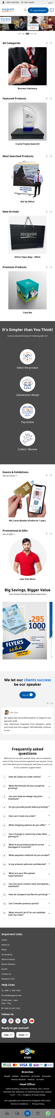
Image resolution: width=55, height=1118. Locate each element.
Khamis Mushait (18, 1079)
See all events (9, 475)
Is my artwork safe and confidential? (27, 864)
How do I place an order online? (24, 777)
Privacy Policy (38, 1103)
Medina (31, 1079)
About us (5, 944)
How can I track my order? (21, 816)
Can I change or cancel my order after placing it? (27, 835)
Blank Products (8, 959)
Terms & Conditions (19, 1103)
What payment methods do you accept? (28, 855)
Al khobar (35, 1076)
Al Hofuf (40, 1079)
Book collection (8, 964)
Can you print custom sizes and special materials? (28, 885)
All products (7, 954)
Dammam (25, 1076)
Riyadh (7, 1076)
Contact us (6, 974)
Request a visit (8, 978)
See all (26, 695)
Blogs (4, 949)
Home (4, 940)
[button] (19, 34)
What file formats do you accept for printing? (26, 787)
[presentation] (47, 43)
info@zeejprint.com (12, 995)
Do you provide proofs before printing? (28, 807)
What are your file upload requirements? (21, 874)
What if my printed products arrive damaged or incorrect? (26, 845)
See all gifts (8, 534)
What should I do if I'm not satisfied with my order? (26, 913)
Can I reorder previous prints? (23, 903)
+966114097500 (12, 2)
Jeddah (15, 1076)
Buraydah (46, 1076)
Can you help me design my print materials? (25, 797)
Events (4, 969)
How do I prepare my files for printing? (28, 894)
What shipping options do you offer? (27, 825)
